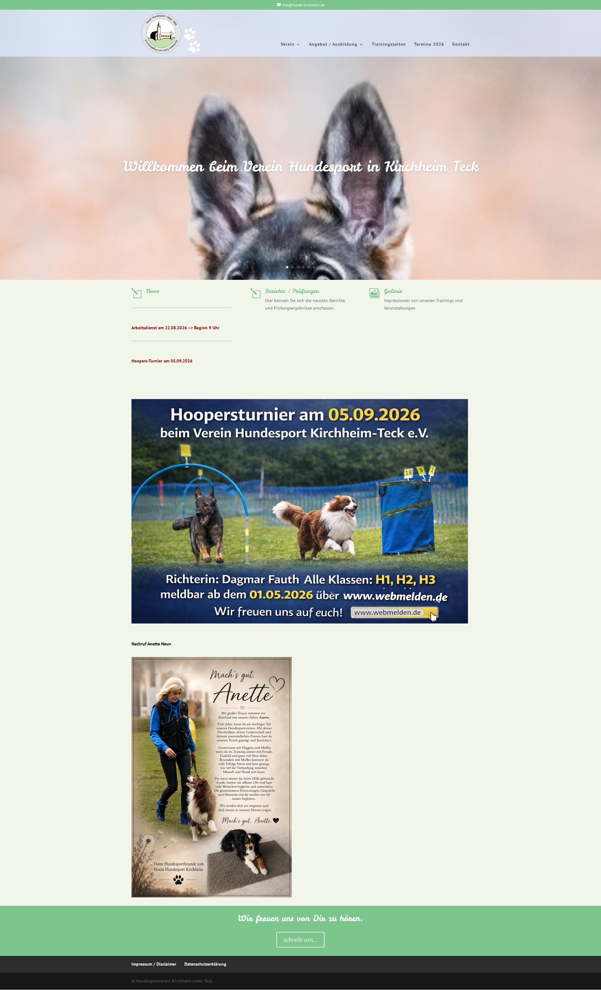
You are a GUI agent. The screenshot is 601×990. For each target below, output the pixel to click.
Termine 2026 (429, 44)
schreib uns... (300, 940)
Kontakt (461, 44)
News (152, 291)
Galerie (393, 291)
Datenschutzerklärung (205, 964)
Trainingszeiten (389, 44)
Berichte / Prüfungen (292, 291)
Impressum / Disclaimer (153, 964)
